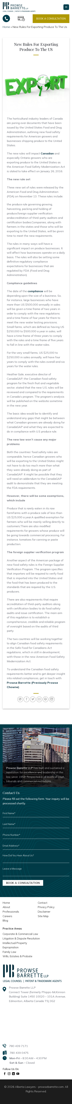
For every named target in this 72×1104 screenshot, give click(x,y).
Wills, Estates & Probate (17, 956)
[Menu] (66, 7)
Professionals (11, 911)
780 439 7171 (18, 1046)
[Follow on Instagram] (9, 1074)
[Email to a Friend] (39, 699)
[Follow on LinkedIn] (13, 1074)
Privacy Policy (46, 907)
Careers (7, 916)
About (6, 907)
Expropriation (11, 947)
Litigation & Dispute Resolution (21, 938)
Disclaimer (44, 911)
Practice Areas (12, 928)
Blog (5, 920)
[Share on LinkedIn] (52, 699)
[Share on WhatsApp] (20, 699)
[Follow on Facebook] (4, 1074)
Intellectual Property (15, 943)
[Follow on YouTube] (17, 1074)
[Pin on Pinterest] (45, 699)
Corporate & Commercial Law (20, 934)
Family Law (9, 952)
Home (6, 27)
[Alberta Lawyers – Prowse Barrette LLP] (19, 7)
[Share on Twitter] (33, 699)
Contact (42, 902)
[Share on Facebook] (26, 699)
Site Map (43, 916)
